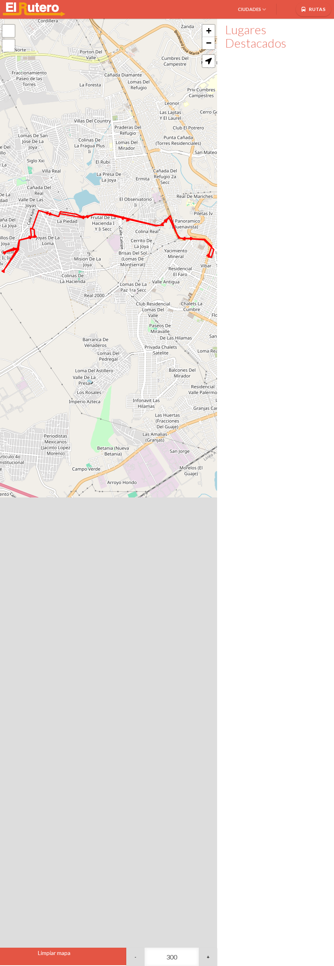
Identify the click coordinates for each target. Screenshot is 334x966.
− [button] (208, 43)
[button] (208, 61)
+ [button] (208, 31)
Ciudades (249, 9)
